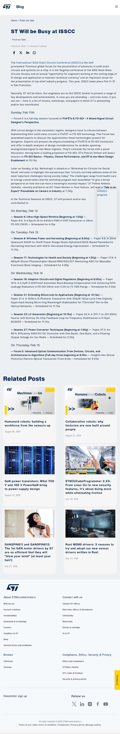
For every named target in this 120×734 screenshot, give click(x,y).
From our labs (19, 39)
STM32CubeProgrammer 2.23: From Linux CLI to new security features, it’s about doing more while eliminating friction (88, 487)
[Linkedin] (27, 52)
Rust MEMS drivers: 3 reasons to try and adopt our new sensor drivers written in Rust (89, 548)
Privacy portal (77, 725)
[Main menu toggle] (116, 6)
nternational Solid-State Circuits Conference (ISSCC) (49, 62)
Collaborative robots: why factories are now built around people (87, 425)
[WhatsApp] (34, 52)
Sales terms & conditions (45, 725)
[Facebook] (14, 52)
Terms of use (25, 725)
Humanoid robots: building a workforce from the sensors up (28, 423)
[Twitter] (20, 52)
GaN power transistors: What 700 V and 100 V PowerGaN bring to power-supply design (29, 485)
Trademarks (63, 725)
